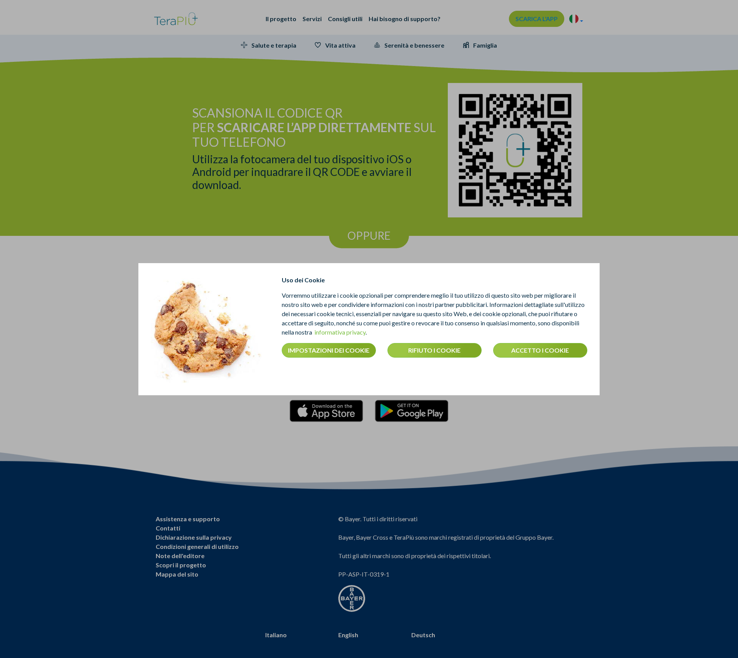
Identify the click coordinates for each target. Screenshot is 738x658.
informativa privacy (340, 332)
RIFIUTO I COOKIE (434, 350)
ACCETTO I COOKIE (540, 350)
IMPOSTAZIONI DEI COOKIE (328, 350)
